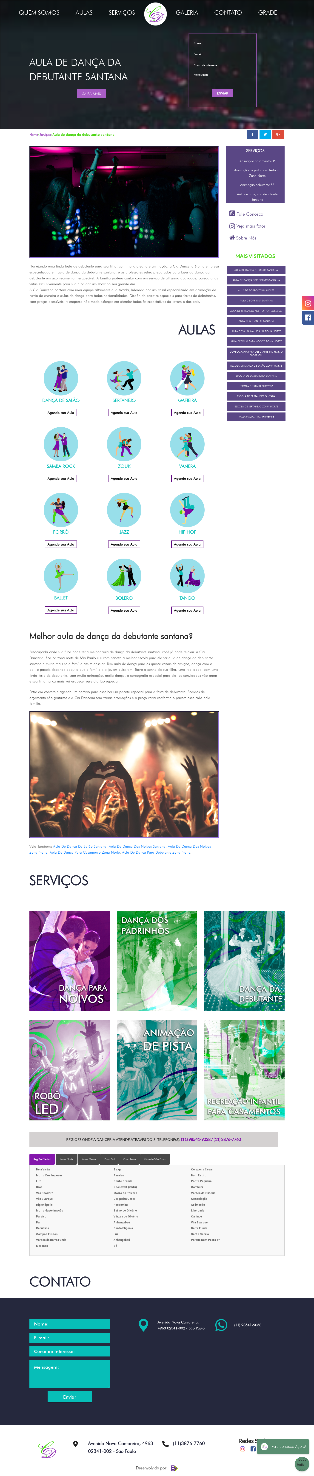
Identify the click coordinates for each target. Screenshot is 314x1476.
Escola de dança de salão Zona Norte (256, 365)
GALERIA (187, 12)
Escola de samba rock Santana (256, 375)
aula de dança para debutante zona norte (156, 852)
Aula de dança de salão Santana (256, 270)
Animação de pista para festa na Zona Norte (257, 173)
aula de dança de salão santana (79, 846)
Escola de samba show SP (256, 386)
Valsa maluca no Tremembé (256, 416)
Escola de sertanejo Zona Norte (256, 406)
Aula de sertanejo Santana (256, 321)
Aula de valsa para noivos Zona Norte (256, 341)
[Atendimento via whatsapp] (221, 1324)
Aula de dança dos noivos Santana (256, 280)
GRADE (267, 12)
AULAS (84, 12)
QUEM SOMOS (39, 12)
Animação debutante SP (257, 185)
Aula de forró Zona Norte (256, 290)
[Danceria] (155, 13)
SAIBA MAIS (91, 94)
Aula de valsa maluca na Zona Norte (256, 331)
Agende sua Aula (61, 412)
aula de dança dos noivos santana (137, 846)
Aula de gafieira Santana (256, 300)
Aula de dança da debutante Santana (257, 197)
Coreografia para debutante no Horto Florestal (256, 353)
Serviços (45, 135)
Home (33, 135)
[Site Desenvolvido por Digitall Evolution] (173, 1467)
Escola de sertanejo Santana (256, 396)
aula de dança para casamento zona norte (85, 852)
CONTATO (228, 12)
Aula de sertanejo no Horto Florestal (256, 310)
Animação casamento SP (257, 161)
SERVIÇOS (122, 12)
